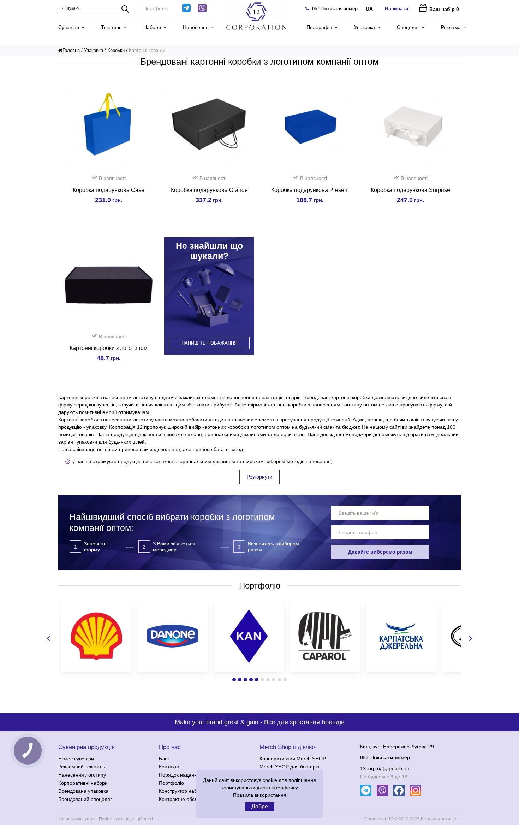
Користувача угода (77, 819)
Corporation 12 (378, 819)
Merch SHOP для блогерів (289, 767)
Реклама (451, 27)
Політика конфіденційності (126, 819)
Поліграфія (319, 27)
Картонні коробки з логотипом (109, 348)
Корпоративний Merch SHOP (293, 758)
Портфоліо (155, 8)
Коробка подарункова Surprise (410, 190)
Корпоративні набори (83, 783)
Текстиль (111, 27)
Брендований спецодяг (85, 799)
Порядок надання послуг (187, 775)
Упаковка (364, 27)
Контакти (169, 767)
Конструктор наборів (182, 791)
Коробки (116, 50)
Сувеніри (68, 27)
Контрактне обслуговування (191, 799)
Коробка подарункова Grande (209, 190)
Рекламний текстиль (81, 767)
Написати (396, 8)
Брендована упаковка (83, 791)
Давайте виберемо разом (380, 552)
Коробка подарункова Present (310, 190)
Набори (152, 27)
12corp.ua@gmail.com (385, 768)
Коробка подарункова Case (108, 190)
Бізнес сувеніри (76, 758)
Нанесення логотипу (82, 775)
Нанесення (196, 27)
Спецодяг (408, 27)
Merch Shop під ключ (288, 747)
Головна (71, 50)
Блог (164, 758)
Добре (259, 806)
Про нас (170, 747)
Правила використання (259, 795)
